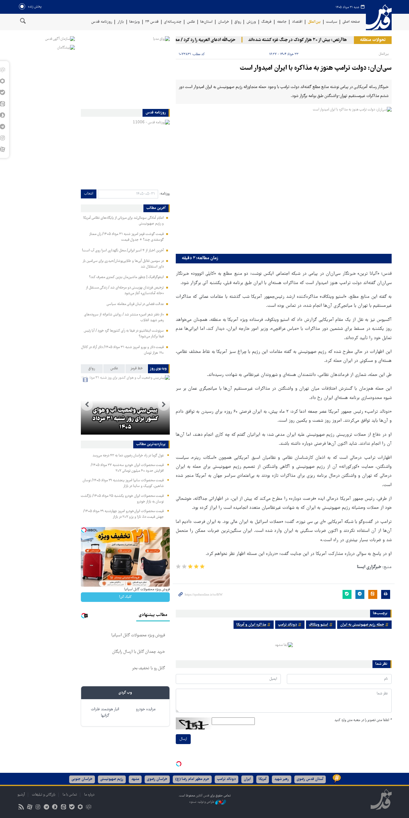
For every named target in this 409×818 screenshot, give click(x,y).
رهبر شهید (281, 779)
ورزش (251, 22)
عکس (191, 22)
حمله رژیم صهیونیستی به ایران (362, 624)
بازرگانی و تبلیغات (43, 794)
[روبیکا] (89, 807)
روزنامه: (165, 193)
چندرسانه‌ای (172, 22)
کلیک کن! (125, 597)
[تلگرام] (46, 807)
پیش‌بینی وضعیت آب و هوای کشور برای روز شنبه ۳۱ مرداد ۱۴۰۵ (125, 419)
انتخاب (88, 193)
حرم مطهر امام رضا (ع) (192, 779)
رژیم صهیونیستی (111, 779)
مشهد (135, 779)
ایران (247, 779)
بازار (120, 22)
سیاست (331, 22)
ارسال (183, 739)
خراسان (223, 22)
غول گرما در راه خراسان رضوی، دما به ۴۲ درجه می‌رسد (128, 455)
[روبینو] (80, 807)
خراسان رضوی (157, 779)
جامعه (282, 22)
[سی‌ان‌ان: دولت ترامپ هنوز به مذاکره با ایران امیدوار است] (284, 179)
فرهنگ (266, 22)
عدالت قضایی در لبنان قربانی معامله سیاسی (135, 304)
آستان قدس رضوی (310, 779)
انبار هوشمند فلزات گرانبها (105, 713)
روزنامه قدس (101, 22)
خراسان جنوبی (82, 779)
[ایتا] (63, 807)
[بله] (71, 807)
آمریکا (262, 779)
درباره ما (89, 794)
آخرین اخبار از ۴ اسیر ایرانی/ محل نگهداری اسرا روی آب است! (123, 250)
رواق (237, 22)
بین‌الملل (314, 22)
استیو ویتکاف (318, 624)
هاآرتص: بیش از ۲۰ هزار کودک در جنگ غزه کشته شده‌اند (306, 40)
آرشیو (21, 794)
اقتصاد (297, 22)
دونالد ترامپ (287, 624)
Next (87, 405)
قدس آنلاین (379, 17)
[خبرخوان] (21, 807)
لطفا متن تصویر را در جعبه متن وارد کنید (363, 720)
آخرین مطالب (156, 208)
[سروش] (55, 807)
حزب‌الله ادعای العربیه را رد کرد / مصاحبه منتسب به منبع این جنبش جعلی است (176, 40)
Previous (164, 405)
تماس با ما (70, 794)
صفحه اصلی (351, 22)
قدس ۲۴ (152, 22)
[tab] (159, 368)
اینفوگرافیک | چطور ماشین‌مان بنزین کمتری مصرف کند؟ (126, 277)
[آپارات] (29, 807)
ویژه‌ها (134, 22)
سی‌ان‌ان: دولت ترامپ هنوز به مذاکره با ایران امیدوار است (316, 68)
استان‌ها (206, 22)
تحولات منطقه (373, 40)
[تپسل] (179, 764)
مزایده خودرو (145, 709)
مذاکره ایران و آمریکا (251, 624)
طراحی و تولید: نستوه (202, 802)
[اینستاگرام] (38, 807)
